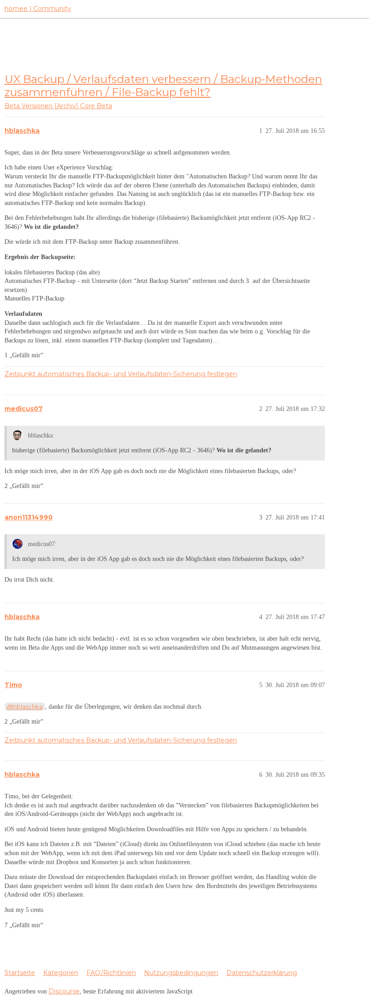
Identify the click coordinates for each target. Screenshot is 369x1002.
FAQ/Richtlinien (111, 973)
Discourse (64, 991)
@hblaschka (25, 706)
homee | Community (37, 9)
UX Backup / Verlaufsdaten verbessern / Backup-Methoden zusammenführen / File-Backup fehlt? (163, 85)
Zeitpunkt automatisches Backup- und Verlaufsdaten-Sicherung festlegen (120, 374)
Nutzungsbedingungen (181, 973)
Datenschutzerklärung (261, 973)
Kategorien (60, 973)
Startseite (19, 973)
